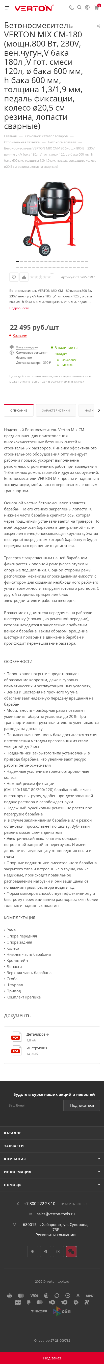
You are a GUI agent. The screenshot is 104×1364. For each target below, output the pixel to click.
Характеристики (56, 410)
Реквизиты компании (56, 1234)
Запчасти (14, 1146)
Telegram (45, 1251)
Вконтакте (32, 1251)
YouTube (58, 1251)
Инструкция (37, 1047)
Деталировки (38, 1034)
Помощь (12, 1185)
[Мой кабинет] (87, 7)
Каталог (12, 1133)
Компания (15, 1159)
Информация (18, 1172)
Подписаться (82, 1105)
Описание (18, 410)
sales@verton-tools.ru (56, 1213)
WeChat (71, 1251)
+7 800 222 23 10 (39, 1204)
